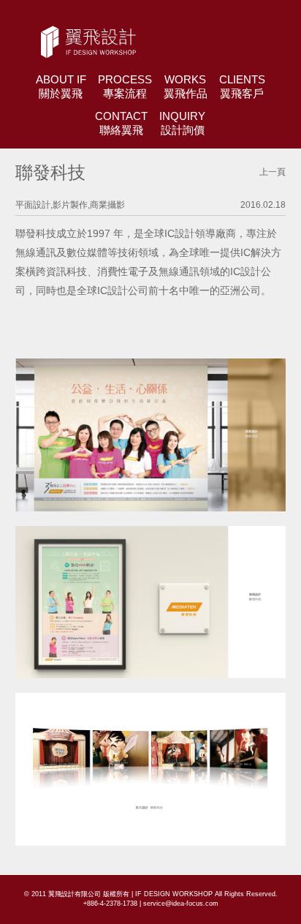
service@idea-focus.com (180, 903)
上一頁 (272, 172)
